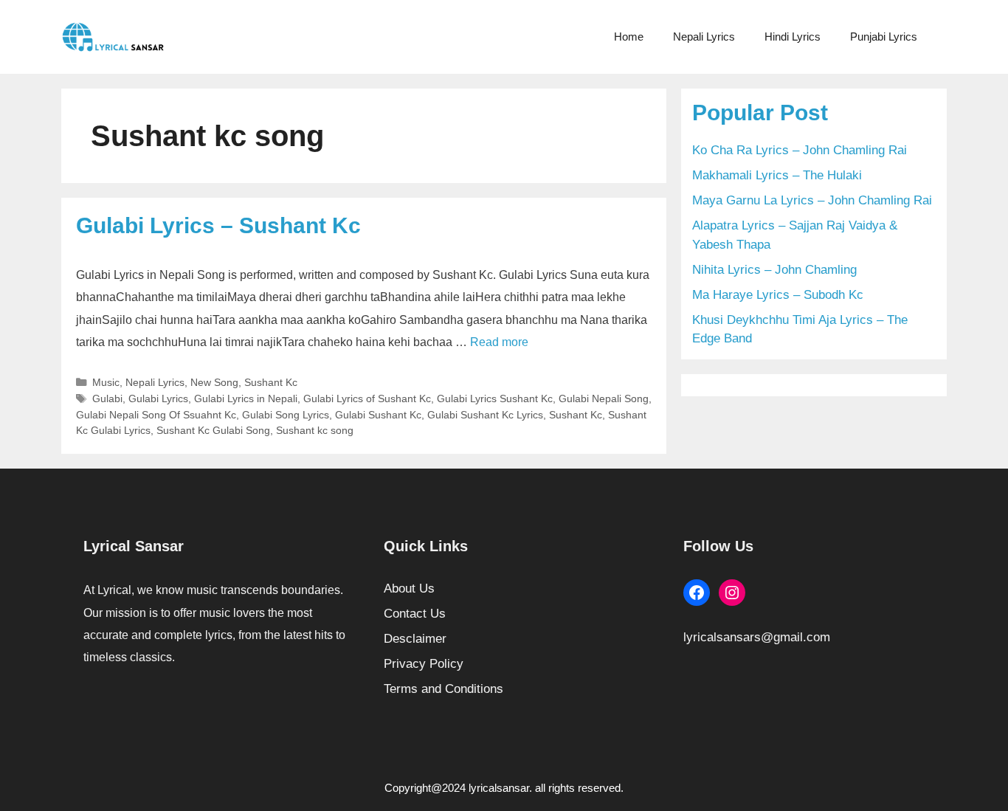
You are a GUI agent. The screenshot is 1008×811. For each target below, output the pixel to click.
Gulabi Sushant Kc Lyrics (485, 415)
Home (628, 36)
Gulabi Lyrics (158, 398)
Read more (499, 342)
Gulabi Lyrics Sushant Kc (495, 398)
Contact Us (415, 614)
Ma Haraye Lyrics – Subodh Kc (777, 295)
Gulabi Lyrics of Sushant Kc (367, 398)
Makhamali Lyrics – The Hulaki (777, 175)
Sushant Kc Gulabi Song (213, 430)
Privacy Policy (423, 664)
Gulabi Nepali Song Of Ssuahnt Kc (156, 415)
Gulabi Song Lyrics (285, 415)
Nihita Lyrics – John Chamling (774, 270)
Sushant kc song (314, 430)
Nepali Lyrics (704, 36)
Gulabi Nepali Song (604, 398)
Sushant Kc (270, 382)
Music (106, 382)
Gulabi (107, 398)
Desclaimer (415, 639)
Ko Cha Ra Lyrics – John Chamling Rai (799, 150)
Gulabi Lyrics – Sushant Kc (218, 225)
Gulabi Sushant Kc (378, 415)
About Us (409, 588)
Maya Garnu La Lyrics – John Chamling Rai (812, 200)
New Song (214, 382)
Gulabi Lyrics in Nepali (245, 398)
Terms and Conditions (443, 689)
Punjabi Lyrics (883, 36)
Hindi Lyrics (792, 36)
